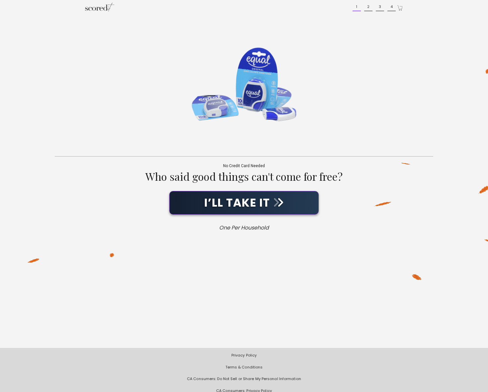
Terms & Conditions (244, 367)
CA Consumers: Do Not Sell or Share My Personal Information (244, 378)
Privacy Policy (244, 355)
